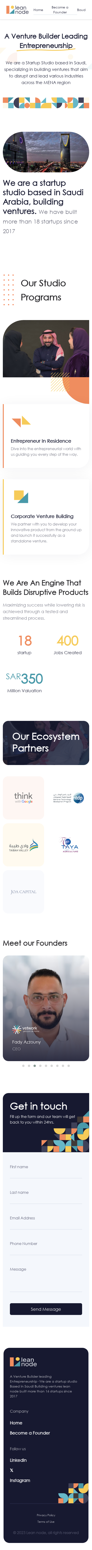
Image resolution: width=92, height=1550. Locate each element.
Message (18, 1269)
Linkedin (18, 1460)
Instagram (20, 1480)
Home (38, 10)
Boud (81, 10)
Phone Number (23, 1243)
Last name (19, 1192)
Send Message (46, 1309)
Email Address (22, 1218)
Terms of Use (46, 1521)
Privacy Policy (46, 1515)
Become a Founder (60, 9)
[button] (23, 1065)
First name (19, 1166)
